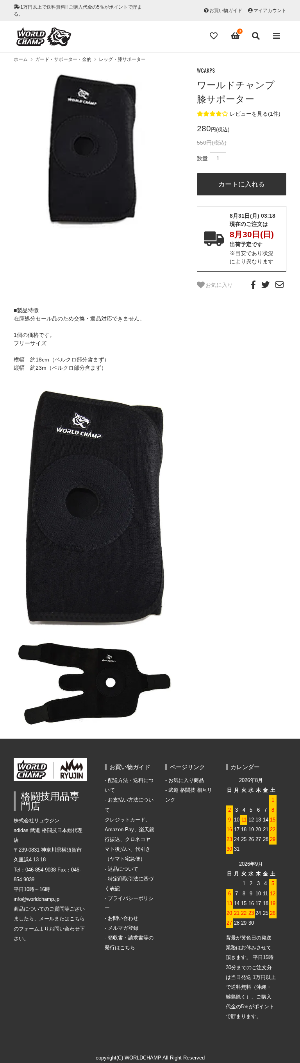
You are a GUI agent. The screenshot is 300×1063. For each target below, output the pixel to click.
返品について (123, 869)
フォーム (29, 929)
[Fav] (214, 36)
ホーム (21, 59)
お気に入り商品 (186, 780)
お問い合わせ (123, 918)
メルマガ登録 (123, 928)
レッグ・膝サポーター (122, 59)
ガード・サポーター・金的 (63, 59)
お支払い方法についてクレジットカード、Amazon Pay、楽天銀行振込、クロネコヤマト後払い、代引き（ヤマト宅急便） (129, 829)
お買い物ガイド (225, 10)
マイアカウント (270, 10)
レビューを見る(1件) (255, 114)
